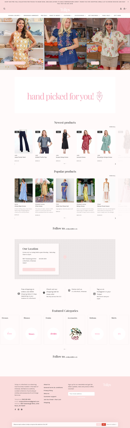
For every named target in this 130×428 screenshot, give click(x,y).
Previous (14, 164)
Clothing (67, 15)
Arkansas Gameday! (31, 15)
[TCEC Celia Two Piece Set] (65, 190)
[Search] (5, 9)
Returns (46, 393)
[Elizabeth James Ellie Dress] (44, 190)
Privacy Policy (48, 390)
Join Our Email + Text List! (52, 399)
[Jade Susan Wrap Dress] (65, 142)
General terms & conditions (53, 387)
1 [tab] (64, 349)
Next (115, 164)
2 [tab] (65, 349)
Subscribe (81, 397)
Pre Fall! (44, 15)
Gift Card (117, 15)
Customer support (50, 396)
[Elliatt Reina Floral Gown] (106, 190)
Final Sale (106, 15)
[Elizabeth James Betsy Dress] (86, 190)
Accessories (79, 15)
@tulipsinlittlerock (71, 229)
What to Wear (55, 15)
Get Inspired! (93, 15)
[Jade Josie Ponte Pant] (24, 142)
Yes (99, 424)
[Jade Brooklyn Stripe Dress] (106, 142)
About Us (47, 384)
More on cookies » (111, 424)
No (104, 424)
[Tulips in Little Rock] (107, 384)
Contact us (39, 269)
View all (112, 127)
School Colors (14, 15)
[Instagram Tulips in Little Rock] (18, 409)
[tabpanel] (21, 44)
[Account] (121, 9)
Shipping (47, 402)
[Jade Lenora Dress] (86, 142)
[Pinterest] (21, 409)
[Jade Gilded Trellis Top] (44, 142)
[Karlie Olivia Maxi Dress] (24, 190)
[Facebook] (15, 409)
